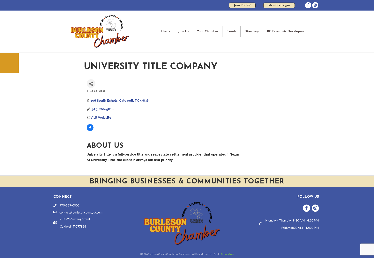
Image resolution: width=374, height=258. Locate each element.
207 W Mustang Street (75, 219)
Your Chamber (207, 31)
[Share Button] (91, 83)
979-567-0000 (69, 205)
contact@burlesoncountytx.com (80, 212)
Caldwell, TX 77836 (73, 226)
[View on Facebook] (90, 130)
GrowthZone (227, 254)
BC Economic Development (287, 31)
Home (165, 31)
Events (231, 31)
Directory (251, 31)
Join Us (183, 31)
